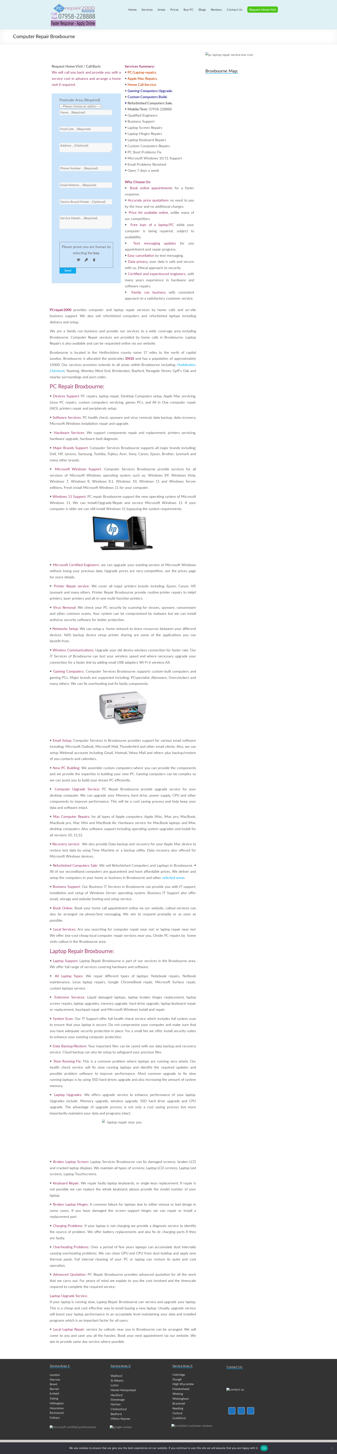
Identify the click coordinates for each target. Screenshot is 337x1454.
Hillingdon (57, 1403)
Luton (115, 1385)
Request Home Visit (262, 9)
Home (132, 9)
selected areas (173, 878)
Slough (177, 1379)
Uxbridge (178, 1374)
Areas (161, 9)
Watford (116, 1375)
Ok (264, 1448)
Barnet (54, 1389)
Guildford (179, 1418)
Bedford (116, 1414)
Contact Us (234, 9)
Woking (177, 1393)
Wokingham (180, 1398)
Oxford (177, 1413)
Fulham (55, 1417)
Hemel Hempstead (123, 1390)
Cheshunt (57, 371)
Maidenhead (180, 1389)
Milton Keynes (120, 1418)
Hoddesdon (186, 365)
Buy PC (189, 9)
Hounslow (57, 1408)
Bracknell (178, 1403)
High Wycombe (183, 1384)
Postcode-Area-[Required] (79, 100)
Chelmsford (119, 1409)
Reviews (216, 9)
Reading (177, 1408)
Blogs (202, 9)
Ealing (54, 1398)
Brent (53, 1384)
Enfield (54, 1393)
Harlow (116, 1404)
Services (147, 9)
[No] (332, 1448)
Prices (174, 9)
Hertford (116, 1395)
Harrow (55, 1379)
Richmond (57, 1412)
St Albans (117, 1380)
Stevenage (118, 1399)
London (55, 1375)
